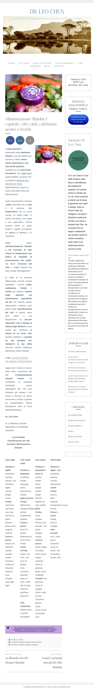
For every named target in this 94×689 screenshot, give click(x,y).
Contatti (59, 66)
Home (11, 63)
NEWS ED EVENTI (75, 437)
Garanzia (35, 66)
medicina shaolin (24, 645)
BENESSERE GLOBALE (33, 642)
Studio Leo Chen (17, 640)
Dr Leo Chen (47, 11)
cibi (12, 645)
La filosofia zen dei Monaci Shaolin (16, 658)
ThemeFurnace (65, 687)
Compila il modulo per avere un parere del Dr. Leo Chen (78, 119)
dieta (16, 645)
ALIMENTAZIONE (17, 642)
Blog (47, 66)
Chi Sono (23, 63)
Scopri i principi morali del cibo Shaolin (52, 661)
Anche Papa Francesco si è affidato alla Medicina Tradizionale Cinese (78, 378)
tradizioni (34, 645)
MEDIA (71, 431)
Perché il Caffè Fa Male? (77, 352)
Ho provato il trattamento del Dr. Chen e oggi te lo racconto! (78, 359)
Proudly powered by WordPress (35, 687)
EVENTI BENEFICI (75, 426)
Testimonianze (64, 63)
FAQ (81, 63)
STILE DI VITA (73, 442)
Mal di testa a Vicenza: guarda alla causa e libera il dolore (78, 389)
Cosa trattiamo (42, 63)
